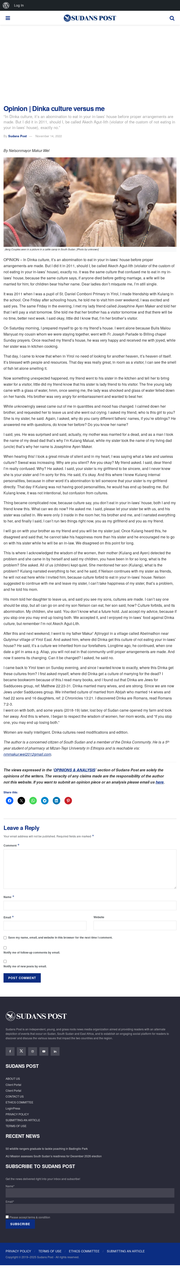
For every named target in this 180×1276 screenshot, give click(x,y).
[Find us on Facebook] (10, 1051)
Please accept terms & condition (29, 1217)
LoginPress (13, 1108)
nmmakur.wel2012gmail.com (27, 754)
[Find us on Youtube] (43, 1051)
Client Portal (13, 1085)
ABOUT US (13, 1078)
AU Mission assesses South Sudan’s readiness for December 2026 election (54, 1156)
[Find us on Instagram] (32, 1051)
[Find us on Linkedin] (55, 1051)
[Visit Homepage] (89, 17)
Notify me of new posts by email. (25, 966)
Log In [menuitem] (19, 5)
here (160, 782)
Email (9, 917)
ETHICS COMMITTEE (19, 1102)
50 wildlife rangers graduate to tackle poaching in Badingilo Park (47, 1148)
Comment (12, 845)
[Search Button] (172, 18)
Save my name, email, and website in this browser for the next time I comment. (60, 937)
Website (99, 917)
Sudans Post (17, 136)
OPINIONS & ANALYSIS (74, 770)
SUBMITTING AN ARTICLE (23, 1120)
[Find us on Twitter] (21, 1051)
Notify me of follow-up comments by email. (32, 952)
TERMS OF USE (16, 1126)
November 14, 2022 (48, 136)
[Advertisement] (90, 64)
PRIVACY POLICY (17, 1114)
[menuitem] (6, 5)
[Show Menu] (8, 18)
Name (9, 897)
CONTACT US (15, 1096)
